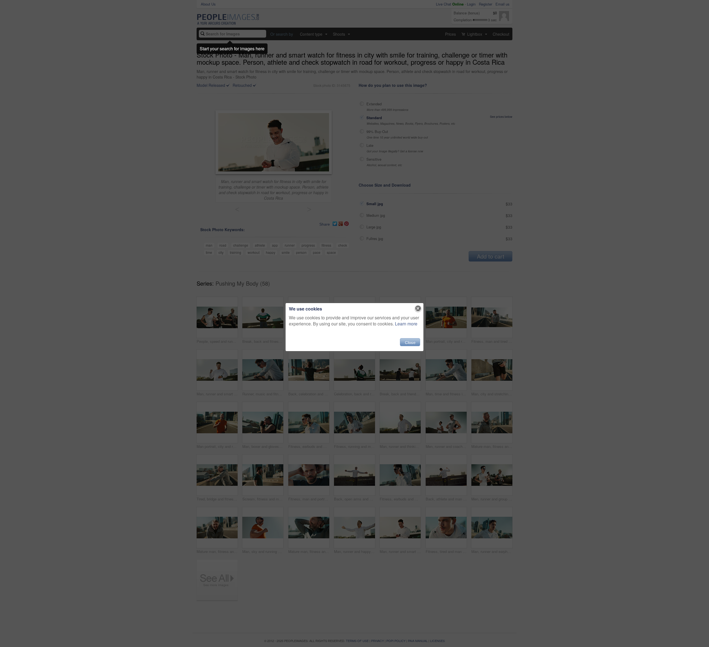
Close (410, 342)
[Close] (418, 308)
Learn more (406, 323)
